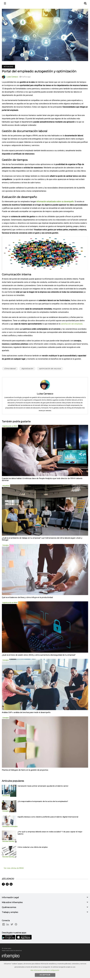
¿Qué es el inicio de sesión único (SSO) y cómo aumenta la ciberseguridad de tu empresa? (38, 655)
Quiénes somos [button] (9, 907)
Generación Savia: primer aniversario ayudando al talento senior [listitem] (43, 786)
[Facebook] (3, 884)
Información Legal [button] (10, 897)
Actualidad (8, 66)
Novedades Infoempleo (9, 826)
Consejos (5, 545)
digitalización (27, 368)
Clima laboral (10, 368)
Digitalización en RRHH (9, 426)
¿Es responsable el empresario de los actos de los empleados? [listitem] (43, 801)
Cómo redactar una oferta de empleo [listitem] (33, 847)
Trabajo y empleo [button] (10, 912)
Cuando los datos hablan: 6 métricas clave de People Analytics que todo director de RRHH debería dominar (42, 479)
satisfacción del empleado (72, 324)
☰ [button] (5, 3)
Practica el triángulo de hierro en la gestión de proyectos (25, 770)
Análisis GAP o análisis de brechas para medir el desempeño (26, 712)
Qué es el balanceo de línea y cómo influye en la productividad (27, 597)
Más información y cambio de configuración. (45, 970)
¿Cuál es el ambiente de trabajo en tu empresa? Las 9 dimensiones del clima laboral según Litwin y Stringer (42, 539)
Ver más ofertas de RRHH (14, 868)
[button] (85, 3)
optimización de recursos (50, 368)
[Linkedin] (11, 884)
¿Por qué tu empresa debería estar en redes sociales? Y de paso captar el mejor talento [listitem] (50, 833)
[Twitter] (7, 884)
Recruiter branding (8, 841)
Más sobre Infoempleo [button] (12, 902)
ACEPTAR (45, 975)
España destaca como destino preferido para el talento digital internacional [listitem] (48, 817)
